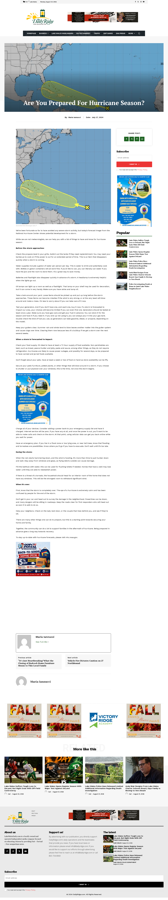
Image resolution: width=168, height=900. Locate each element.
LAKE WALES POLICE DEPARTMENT (124, 865)
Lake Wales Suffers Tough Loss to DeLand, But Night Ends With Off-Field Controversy (139, 243)
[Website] (141, 1)
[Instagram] (13, 853)
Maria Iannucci (74, 117)
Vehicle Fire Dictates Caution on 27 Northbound (85, 664)
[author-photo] (5, 796)
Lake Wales (117, 845)
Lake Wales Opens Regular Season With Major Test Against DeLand (139, 254)
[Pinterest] (137, 139)
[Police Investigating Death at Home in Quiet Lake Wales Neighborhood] (121, 286)
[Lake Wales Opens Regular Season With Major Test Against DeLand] (121, 254)
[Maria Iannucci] (21, 684)
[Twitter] (138, 1)
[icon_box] (60, 2)
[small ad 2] (144, 723)
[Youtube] (143, 1)
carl (9, 796)
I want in (133, 164)
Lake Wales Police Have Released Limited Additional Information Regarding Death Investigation (140, 264)
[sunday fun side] (63, 399)
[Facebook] (135, 1)
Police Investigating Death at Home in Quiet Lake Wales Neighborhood (140, 286)
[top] (103, 17)
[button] (139, 33)
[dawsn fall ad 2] (63, 587)
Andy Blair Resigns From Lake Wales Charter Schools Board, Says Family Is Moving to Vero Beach (140, 275)
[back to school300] (24, 723)
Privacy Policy (142, 170)
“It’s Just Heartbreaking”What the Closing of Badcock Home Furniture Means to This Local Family (36, 665)
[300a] (64, 723)
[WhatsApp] (142, 139)
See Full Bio (41, 644)
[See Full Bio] (48, 644)
